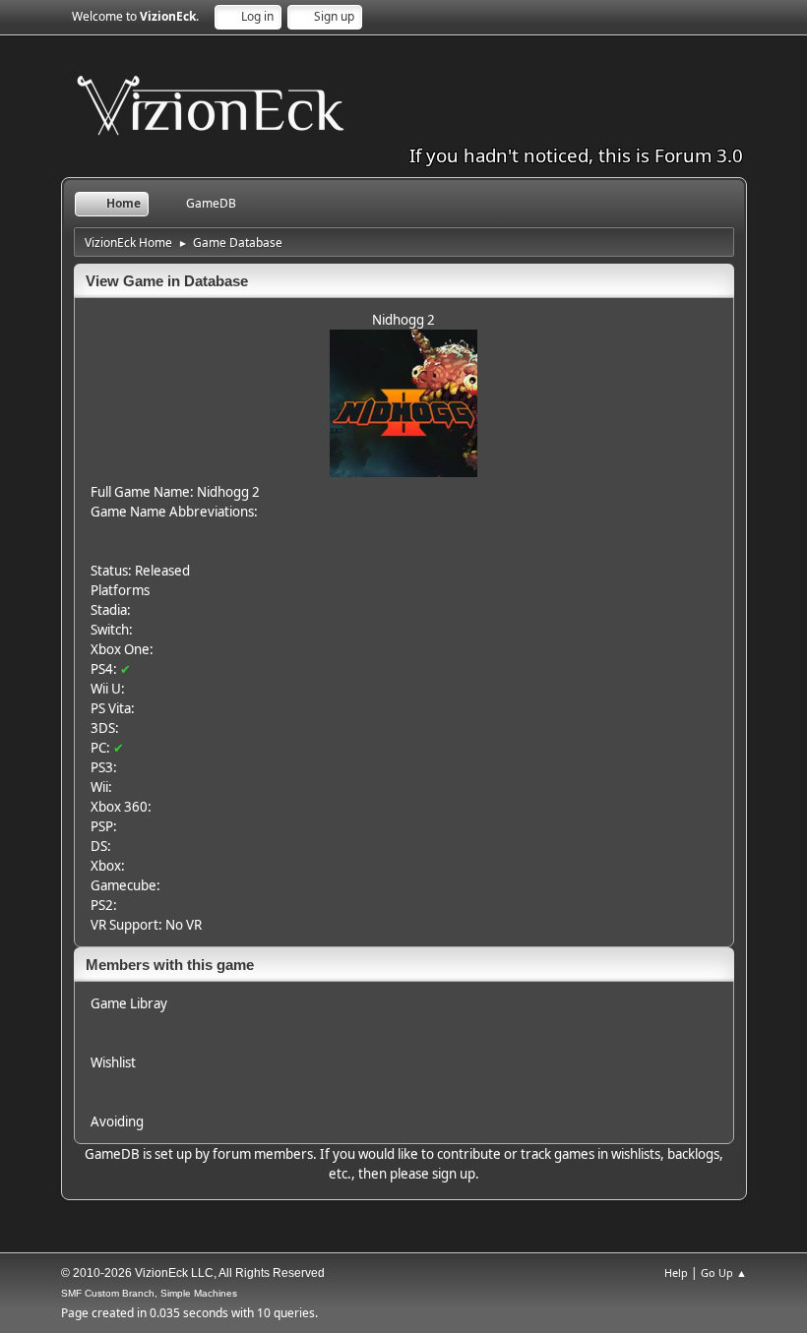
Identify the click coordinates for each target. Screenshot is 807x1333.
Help (676, 1272)
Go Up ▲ (724, 1272)
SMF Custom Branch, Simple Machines (149, 1293)
